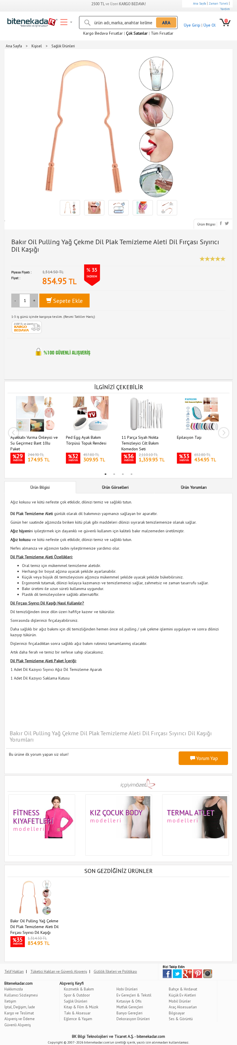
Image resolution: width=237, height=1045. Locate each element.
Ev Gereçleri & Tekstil (133, 995)
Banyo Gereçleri (129, 1013)
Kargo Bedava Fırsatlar (103, 33)
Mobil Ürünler (180, 1001)
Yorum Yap (206, 758)
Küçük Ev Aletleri (182, 995)
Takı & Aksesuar (77, 1013)
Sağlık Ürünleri (75, 1001)
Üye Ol (209, 25)
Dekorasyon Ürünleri (133, 1018)
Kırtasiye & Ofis (129, 1001)
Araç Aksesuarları (183, 1007)
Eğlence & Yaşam (78, 1018)
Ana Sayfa (199, 3)
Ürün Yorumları (194, 487)
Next (223, 432)
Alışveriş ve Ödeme (19, 1018)
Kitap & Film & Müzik (81, 1007)
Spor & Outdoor (77, 995)
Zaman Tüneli (218, 3)
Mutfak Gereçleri (129, 1007)
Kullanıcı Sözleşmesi (21, 995)
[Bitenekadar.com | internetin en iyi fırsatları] (31, 21)
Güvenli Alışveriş (17, 1024)
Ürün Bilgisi (206, 224)
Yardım (225, 9)
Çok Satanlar (137, 33)
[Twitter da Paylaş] (227, 223)
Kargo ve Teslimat (19, 1013)
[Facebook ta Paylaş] (221, 223)
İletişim (10, 1001)
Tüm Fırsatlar (162, 33)
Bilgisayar (177, 1013)
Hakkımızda (13, 989)
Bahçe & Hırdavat (183, 989)
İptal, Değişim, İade (19, 1007)
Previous (13, 432)
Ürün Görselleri (115, 487)
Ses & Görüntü (181, 1018)
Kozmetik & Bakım (79, 989)
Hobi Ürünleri (127, 989)
